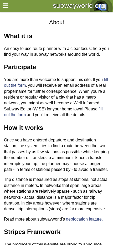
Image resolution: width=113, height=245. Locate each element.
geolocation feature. (84, 219)
